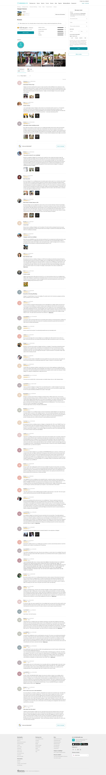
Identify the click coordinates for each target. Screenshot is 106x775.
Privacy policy (19, 751)
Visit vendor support (57, 757)
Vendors (42, 3)
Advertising (19, 748)
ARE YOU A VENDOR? (85, 1)
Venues (38, 3)
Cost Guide (37, 750)
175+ (85, 37)
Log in (83, 3)
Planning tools (32, 3)
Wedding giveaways (57, 742)
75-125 (76, 37)
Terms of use (83, 40)
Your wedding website (39, 738)
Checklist (37, 740)
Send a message (60, 146)
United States (77, 755)
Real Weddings (56, 746)
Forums (47, 3)
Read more (25, 266)
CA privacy (19, 754)
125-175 (80, 37)
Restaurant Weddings (33, 6)
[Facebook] (73, 750)
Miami (44, 6)
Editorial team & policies (21, 742)
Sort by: (18, 75)
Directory (18, 760)
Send (79, 48)
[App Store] (76, 745)
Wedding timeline (57, 743)
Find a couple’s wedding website (59, 752)
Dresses (51, 3)
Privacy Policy (77, 44)
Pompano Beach (49, 6)
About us (18, 740)
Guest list (37, 742)
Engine (36, 748)
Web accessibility (20, 756)
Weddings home (20, 738)
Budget (36, 743)
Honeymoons (56, 748)
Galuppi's (55, 6)
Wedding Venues (25, 6)
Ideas (56, 3)
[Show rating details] (30, 82)
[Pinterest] (78, 750)
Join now (87, 3)
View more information (60, 14)
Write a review (26, 32)
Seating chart (37, 746)
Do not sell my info (20, 753)
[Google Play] (84, 745)
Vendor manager (38, 745)
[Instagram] (80, 750)
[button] (41, 146)
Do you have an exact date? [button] (75, 34)
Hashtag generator (57, 740)
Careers (18, 745)
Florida (40, 6)
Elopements (73, 3)
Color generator (56, 745)
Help (36, 751)
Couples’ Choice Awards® (21, 763)
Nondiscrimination (20, 743)
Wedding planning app (58, 738)
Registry (60, 3)
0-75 (72, 37)
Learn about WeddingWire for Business (60, 756)
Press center (19, 746)
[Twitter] (76, 750)
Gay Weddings (19, 765)
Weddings (19, 6)
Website (66, 3)
